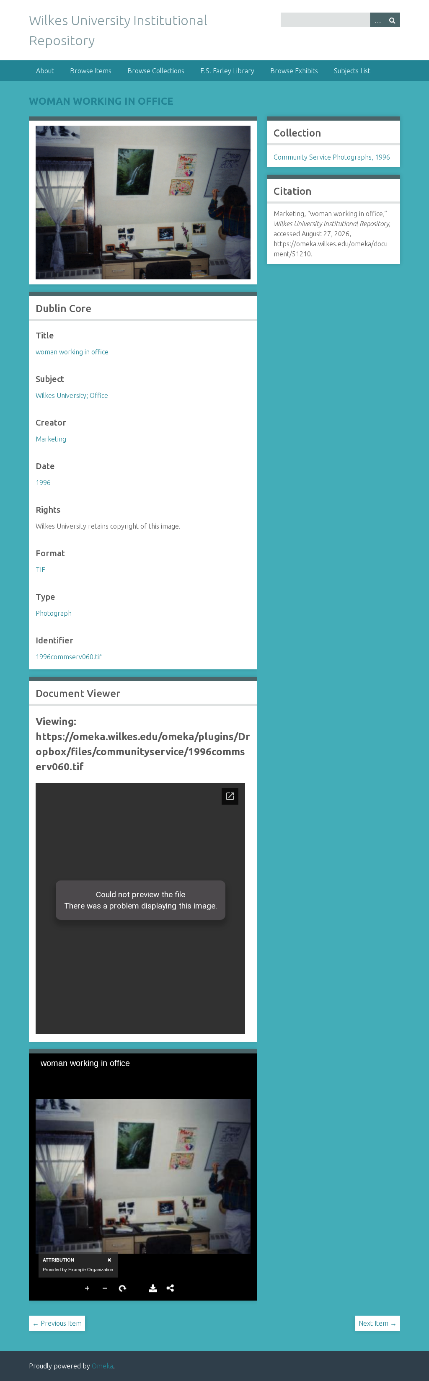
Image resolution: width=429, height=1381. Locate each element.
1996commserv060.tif (69, 657)
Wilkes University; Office (72, 395)
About (45, 71)
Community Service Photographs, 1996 (332, 157)
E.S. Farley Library (227, 71)
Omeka (102, 1366)
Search (392, 20)
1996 (43, 482)
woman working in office (101, 101)
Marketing (51, 439)
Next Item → (378, 1323)
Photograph (54, 613)
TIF (40, 569)
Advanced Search (377, 20)
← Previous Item (57, 1323)
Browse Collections (155, 71)
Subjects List (352, 71)
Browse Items (90, 71)
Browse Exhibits (294, 71)
